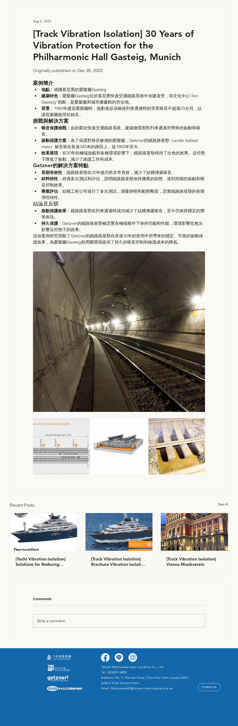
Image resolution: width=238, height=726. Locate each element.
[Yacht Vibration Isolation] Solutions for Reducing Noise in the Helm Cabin (41, 561)
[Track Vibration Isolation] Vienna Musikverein (191, 561)
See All (223, 504)
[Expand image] (61, 446)
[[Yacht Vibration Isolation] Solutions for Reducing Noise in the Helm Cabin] (43, 532)
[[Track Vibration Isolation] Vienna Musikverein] (194, 532)
